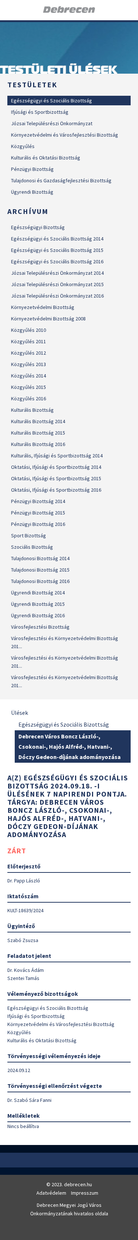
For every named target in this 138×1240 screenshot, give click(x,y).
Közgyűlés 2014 (28, 375)
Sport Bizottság (28, 535)
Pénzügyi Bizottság (32, 169)
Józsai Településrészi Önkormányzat (51, 123)
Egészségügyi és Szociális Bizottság (51, 100)
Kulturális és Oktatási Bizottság (45, 157)
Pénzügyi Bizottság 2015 (38, 512)
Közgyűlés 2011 (28, 341)
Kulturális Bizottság (32, 410)
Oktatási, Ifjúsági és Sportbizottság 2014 (56, 467)
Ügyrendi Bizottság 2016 (38, 615)
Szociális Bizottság (32, 547)
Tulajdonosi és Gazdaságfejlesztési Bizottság (61, 180)
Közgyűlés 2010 (28, 330)
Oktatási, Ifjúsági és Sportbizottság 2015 (56, 478)
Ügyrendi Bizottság (32, 192)
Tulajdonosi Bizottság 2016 (40, 581)
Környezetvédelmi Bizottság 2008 (48, 318)
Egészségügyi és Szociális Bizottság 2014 (57, 238)
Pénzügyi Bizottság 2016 (38, 524)
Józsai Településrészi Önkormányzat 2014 (57, 273)
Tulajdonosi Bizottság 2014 (40, 558)
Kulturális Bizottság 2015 (38, 432)
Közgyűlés (23, 146)
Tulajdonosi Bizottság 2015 (40, 569)
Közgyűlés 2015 (28, 387)
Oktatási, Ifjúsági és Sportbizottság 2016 (56, 489)
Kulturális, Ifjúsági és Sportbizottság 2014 (57, 455)
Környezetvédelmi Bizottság (42, 307)
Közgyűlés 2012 (28, 352)
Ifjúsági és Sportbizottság (39, 112)
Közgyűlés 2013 (28, 364)
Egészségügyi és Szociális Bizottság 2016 (57, 261)
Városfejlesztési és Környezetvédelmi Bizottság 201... (64, 642)
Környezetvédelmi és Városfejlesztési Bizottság (64, 134)
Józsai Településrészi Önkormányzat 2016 (57, 295)
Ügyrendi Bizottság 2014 (38, 592)
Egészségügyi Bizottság (38, 227)
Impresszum (84, 1193)
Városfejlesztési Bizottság (40, 626)
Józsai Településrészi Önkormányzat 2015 (57, 284)
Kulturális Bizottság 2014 (38, 421)
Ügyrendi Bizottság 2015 (38, 604)
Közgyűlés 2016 (28, 398)
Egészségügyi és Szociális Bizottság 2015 (57, 250)
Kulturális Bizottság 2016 (38, 444)
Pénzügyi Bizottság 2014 (38, 501)
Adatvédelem (51, 1193)
